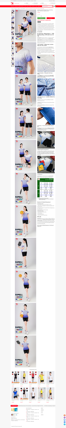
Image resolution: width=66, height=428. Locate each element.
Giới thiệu (16, 6)
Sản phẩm (15, 8)
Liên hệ (39, 6)
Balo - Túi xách (29, 6)
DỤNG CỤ (33, 6)
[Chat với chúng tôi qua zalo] (64, 422)
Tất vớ (25, 6)
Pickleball (18, 8)
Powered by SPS (20, 426)
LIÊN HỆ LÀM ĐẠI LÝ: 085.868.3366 (44, 20)
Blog (36, 6)
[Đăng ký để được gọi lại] (64, 417)
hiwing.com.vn (39, 226)
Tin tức (42, 411)
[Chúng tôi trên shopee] (64, 415)
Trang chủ (12, 6)
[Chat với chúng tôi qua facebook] (64, 420)
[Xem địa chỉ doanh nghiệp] (64, 424)
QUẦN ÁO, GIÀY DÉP (20, 6)
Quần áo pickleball (22, 8)
